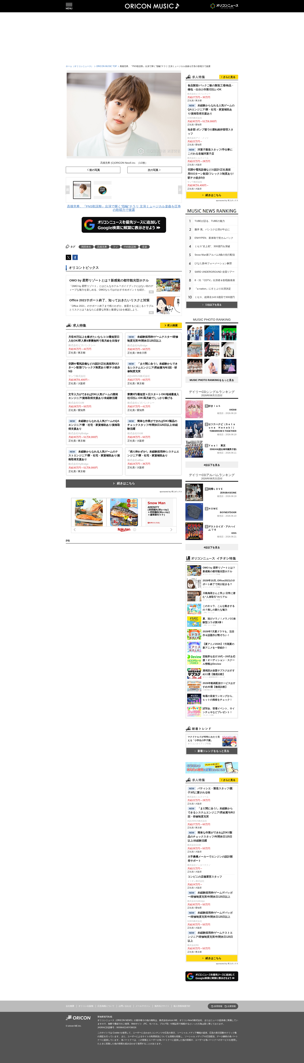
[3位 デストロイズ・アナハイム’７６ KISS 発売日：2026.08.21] (210, 539)
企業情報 (231, 1006)
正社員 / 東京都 (94, 344)
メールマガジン (142, 1006)
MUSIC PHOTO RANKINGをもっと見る (212, 380)
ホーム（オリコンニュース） (79, 66)
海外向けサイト (161, 1006)
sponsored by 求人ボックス (171, 492)
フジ (115, 246)
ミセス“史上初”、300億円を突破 (212, 246)
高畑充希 (102, 246)
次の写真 (153, 169)
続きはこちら (126, 483)
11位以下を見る (213, 304)
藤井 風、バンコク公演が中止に (212, 229)
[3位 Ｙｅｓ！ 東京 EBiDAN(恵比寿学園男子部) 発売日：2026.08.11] (210, 456)
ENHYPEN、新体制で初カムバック (214, 237)
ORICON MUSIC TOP (106, 66)
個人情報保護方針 (181, 1006)
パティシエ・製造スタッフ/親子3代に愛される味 (210, 790)
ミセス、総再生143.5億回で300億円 (215, 297)
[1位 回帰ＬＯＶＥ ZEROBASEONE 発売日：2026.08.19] (210, 500)
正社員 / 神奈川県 (152, 344)
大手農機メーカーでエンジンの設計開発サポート (210, 858)
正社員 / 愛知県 (93, 402)
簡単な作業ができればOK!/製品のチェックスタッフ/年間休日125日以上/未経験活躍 (210, 836)
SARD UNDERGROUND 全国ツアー (215, 271)
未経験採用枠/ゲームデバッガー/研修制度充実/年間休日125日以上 (210, 894)
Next (181, 190)
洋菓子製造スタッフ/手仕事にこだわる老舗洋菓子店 (210, 151)
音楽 (144, 246)
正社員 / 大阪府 (94, 373)
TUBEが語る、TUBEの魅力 (210, 221)
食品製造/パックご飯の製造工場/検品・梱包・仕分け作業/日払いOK (211, 87)
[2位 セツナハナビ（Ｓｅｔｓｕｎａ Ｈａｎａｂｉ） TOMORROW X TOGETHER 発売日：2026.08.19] (210, 437)
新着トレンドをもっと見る (213, 750)
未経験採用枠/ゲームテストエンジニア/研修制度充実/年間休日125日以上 (210, 936)
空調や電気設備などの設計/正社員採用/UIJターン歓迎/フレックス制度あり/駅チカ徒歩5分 (210, 173)
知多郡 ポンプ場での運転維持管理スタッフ (210, 131)
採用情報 (218, 1006)
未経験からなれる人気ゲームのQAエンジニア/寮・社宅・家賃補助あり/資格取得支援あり (211, 109)
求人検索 (172, 325)
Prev (68, 190)
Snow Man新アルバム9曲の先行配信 (215, 254)
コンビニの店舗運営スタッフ (205, 876)
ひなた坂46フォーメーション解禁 (213, 263)
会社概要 (70, 1006)
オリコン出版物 (85, 1006)
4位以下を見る (212, 465)
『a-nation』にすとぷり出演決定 (213, 288)
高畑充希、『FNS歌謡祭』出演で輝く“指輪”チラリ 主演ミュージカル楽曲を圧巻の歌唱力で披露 (124, 208)
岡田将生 (86, 246)
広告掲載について (105, 1006)
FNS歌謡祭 (130, 246)
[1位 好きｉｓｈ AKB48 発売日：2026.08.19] (210, 417)
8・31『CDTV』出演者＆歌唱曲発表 (215, 280)
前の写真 (94, 169)
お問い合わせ (125, 1006)
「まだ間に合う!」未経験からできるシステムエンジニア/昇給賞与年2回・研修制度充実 (211, 812)
